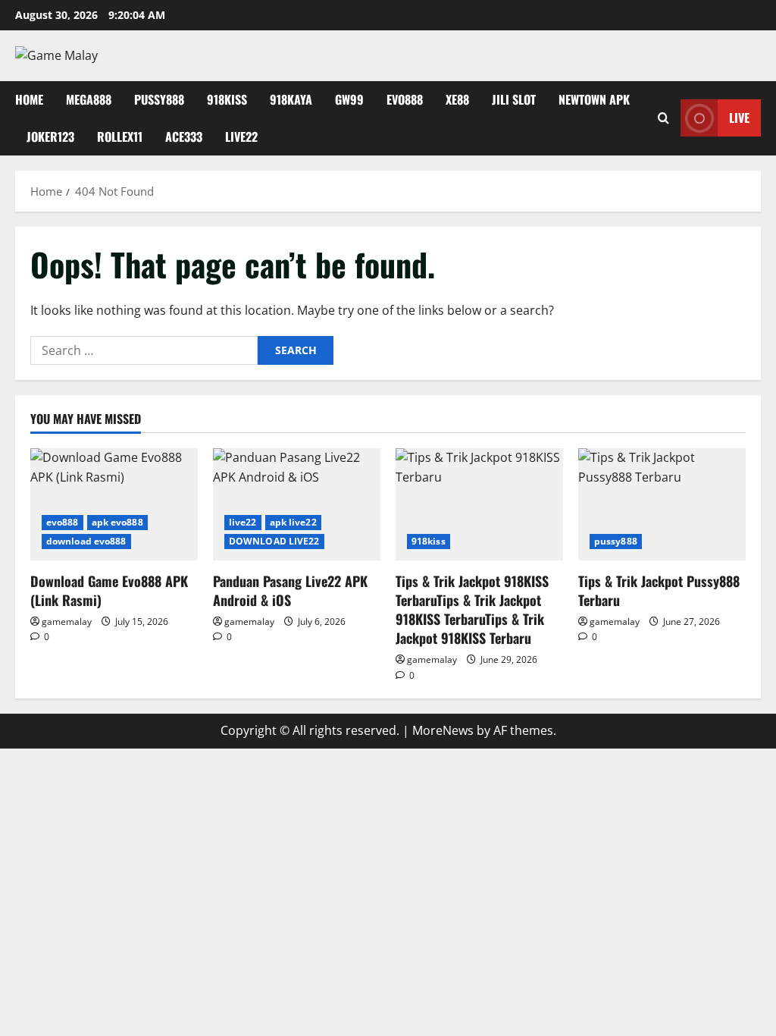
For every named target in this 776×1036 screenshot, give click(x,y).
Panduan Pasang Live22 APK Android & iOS (290, 590)
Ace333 (183, 136)
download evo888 (86, 541)
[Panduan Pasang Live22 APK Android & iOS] (296, 504)
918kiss (227, 99)
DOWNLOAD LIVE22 (274, 541)
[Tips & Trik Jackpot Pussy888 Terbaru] (662, 504)
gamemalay (67, 621)
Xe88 (457, 99)
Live (739, 117)
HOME (29, 99)
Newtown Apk (594, 99)
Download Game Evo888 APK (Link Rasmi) (109, 590)
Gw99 (349, 99)
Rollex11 (119, 136)
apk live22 (293, 522)
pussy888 (615, 541)
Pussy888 (159, 99)
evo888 (404, 99)
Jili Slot (514, 99)
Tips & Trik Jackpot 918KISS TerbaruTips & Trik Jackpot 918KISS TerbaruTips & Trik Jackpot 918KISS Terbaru (472, 609)
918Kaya (291, 99)
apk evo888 (117, 522)
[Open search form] (663, 118)
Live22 (241, 136)
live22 (243, 522)
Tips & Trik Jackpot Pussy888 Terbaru (659, 590)
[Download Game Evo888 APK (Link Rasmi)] (114, 504)
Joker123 (50, 136)
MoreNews (443, 730)
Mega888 (88, 99)
